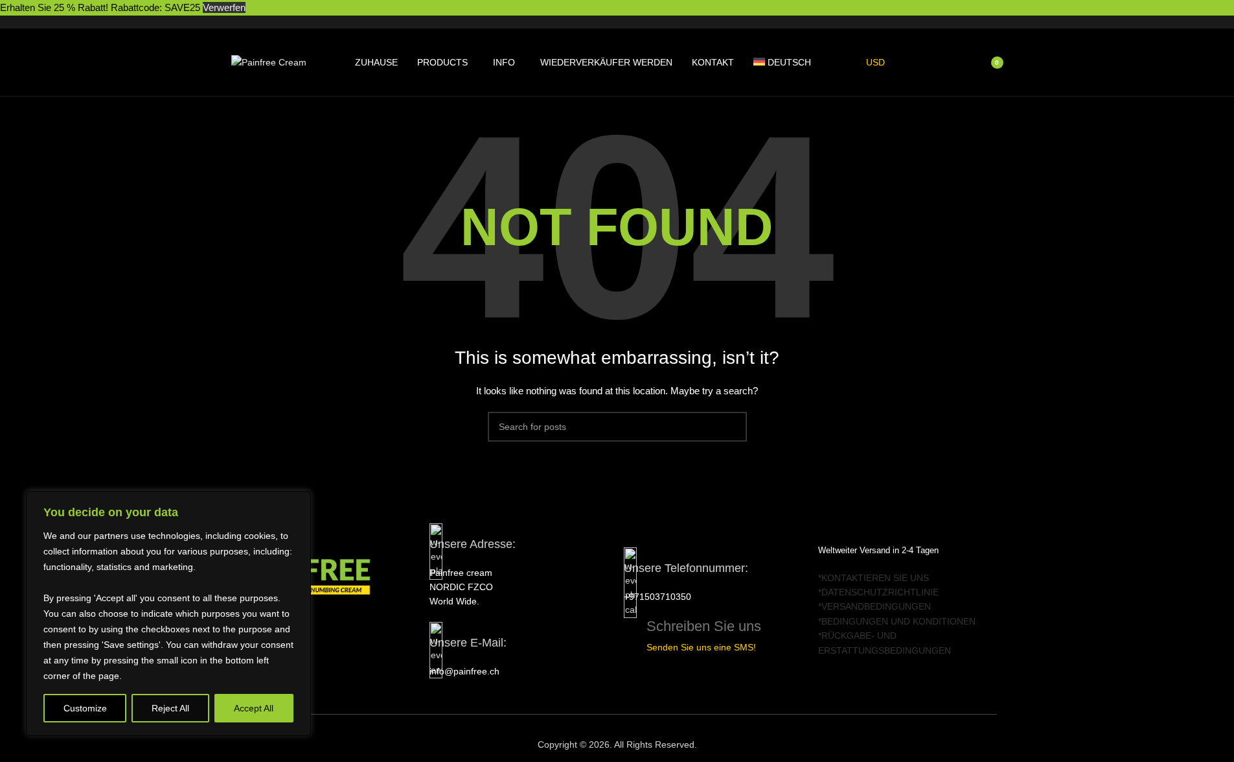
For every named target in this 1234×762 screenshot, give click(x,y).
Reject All (170, 708)
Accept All (253, 708)
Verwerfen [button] (224, 7)
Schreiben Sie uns (703, 626)
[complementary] (168, 613)
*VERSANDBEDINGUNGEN (874, 606)
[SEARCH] (732, 427)
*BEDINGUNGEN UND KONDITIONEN (897, 621)
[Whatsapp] (322, 630)
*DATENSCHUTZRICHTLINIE (878, 592)
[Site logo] (268, 61)
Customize (85, 708)
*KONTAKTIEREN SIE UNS (873, 578)
